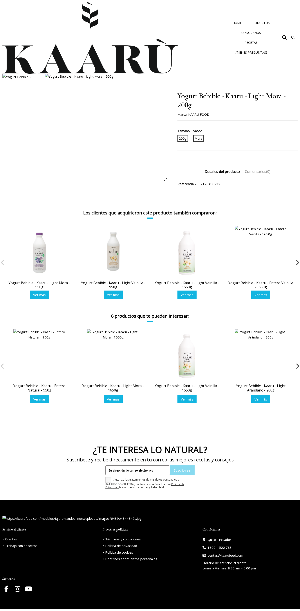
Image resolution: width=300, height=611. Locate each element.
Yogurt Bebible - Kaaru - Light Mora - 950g (39, 284)
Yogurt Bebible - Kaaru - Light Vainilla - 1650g (187, 284)
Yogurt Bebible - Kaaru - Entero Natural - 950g (39, 387)
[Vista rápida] (68, 240)
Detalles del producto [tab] (222, 171)
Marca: (182, 114)
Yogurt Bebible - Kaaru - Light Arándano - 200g (261, 387)
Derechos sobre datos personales (131, 559)
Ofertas (11, 539)
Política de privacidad (121, 545)
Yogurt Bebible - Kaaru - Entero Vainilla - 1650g (260, 284)
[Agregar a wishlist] (68, 232)
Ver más (39, 295)
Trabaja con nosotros (21, 545)
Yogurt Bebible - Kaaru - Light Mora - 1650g (113, 387)
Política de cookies (119, 552)
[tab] (257, 172)
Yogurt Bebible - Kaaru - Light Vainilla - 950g (113, 284)
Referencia (185, 184)
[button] (260, 23)
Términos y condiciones (123, 539)
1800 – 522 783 (220, 547)
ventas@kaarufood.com (225, 555)
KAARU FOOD (198, 114)
